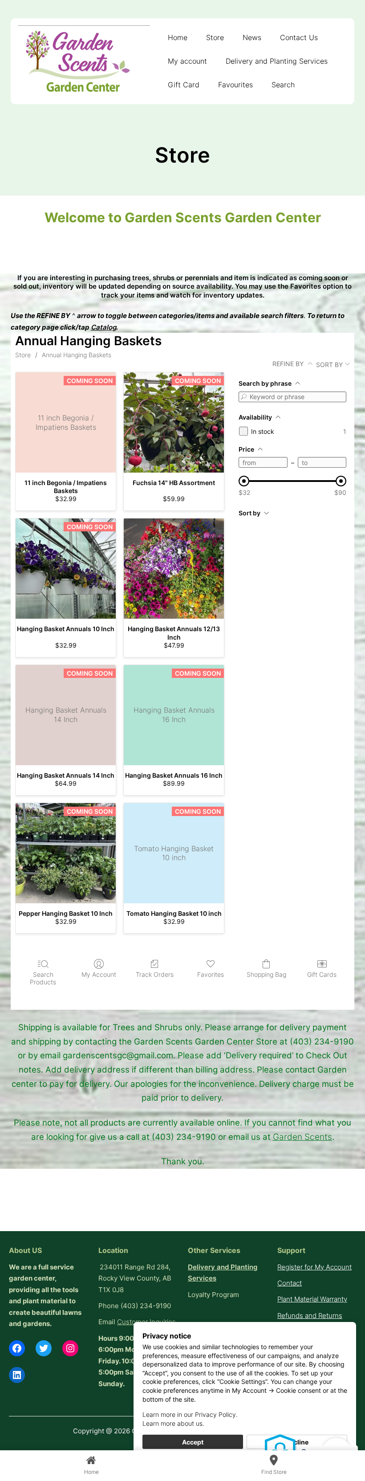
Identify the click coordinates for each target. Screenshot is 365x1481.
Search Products (43, 978)
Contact (289, 1283)
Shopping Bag (266, 974)
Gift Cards (322, 974)
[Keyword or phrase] (244, 397)
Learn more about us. (173, 1423)
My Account (98, 974)
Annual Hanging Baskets (76, 355)
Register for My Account (314, 1267)
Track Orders (155, 974)
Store (23, 355)
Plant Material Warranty (312, 1299)
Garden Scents (302, 1137)
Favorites (210, 974)
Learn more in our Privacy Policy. (190, 1414)
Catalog (103, 327)
